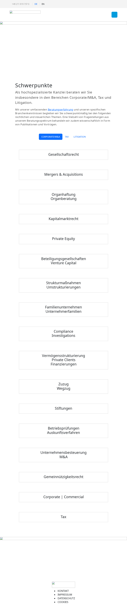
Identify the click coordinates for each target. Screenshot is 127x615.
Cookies (63, 602)
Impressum (65, 594)
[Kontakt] (110, 4)
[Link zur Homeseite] (25, 14)
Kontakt (63, 591)
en (43, 3)
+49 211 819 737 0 (20, 3)
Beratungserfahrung (60, 109)
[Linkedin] (115, 4)
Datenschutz (66, 598)
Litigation (80, 136)
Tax (67, 136)
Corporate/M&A (50, 136)
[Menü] (114, 15)
